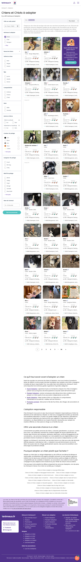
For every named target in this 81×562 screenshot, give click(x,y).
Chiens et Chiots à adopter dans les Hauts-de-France (63, 477)
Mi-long (9, 165)
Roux (8, 146)
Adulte (8, 79)
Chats (8, 97)
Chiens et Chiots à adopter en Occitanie (64, 483)
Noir (8, 137)
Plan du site (9, 558)
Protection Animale (51, 524)
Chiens (8, 94)
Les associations (30, 542)
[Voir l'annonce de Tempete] (32, 82)
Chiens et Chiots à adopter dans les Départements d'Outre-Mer (50, 490)
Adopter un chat (30, 538)
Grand (8, 66)
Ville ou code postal (9, 21)
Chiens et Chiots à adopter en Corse (64, 475)
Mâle (8, 107)
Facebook (8, 527)
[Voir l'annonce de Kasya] (51, 207)
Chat (8, 39)
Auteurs (27, 520)
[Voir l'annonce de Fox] (51, 145)
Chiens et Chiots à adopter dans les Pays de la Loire (50, 485)
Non (16, 122)
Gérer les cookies (50, 556)
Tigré (8, 183)
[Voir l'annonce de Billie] (70, 238)
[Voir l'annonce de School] (51, 269)
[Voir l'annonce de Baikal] (51, 331)
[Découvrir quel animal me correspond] (70, 51)
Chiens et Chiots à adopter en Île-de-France (39, 480)
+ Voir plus (8, 151)
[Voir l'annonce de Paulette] (70, 114)
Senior (8, 82)
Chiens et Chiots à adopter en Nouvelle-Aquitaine (39, 483)
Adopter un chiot (30, 536)
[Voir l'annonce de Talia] (51, 82)
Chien (8, 37)
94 (61, 349)
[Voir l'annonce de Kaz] (32, 51)
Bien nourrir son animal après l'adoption (72, 527)
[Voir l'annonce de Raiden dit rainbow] (32, 145)
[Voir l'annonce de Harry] (70, 300)
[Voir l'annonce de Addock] (51, 51)
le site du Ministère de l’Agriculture (21, 508)
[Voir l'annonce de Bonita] (70, 207)
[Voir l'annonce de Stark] (70, 145)
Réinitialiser (31, 20)
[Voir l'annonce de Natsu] (70, 331)
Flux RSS (35, 556)
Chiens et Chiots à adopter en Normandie (62, 480)
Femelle (9, 110)
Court (8, 162)
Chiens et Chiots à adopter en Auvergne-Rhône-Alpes (50, 470)
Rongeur (9, 42)
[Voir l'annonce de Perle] (32, 331)
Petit (8, 60)
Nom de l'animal (9, 200)
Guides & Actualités (16, 558)
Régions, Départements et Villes (37, 558)
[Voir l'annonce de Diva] (32, 238)
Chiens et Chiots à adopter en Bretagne (66, 472)
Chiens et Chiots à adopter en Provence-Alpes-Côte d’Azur (51, 488)
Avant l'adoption (32, 389)
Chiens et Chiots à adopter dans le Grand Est (36, 477)
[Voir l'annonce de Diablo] (70, 176)
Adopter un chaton (30, 540)
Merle (8, 177)
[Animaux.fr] (6, 3)
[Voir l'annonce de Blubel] (51, 238)
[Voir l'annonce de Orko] (51, 300)
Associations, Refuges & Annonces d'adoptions (55, 558)
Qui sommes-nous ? (31, 518)
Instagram (8, 530)
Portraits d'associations (49, 527)
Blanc (8, 140)
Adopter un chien (30, 534)
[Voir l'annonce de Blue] (32, 300)
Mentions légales (42, 556)
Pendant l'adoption (33, 393)
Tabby (8, 180)
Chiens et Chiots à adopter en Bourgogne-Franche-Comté (40, 472)
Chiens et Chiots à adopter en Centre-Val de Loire (40, 475)
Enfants (9, 92)
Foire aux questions (31, 524)
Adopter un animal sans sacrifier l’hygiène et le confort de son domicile (72, 520)
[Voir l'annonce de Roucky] (70, 82)
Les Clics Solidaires (30, 549)
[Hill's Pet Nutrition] (14, 3)
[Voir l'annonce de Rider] (51, 176)
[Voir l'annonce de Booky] (32, 207)
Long (8, 167)
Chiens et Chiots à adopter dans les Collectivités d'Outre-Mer (51, 493)
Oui (7, 122)
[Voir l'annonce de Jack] (51, 114)
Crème (8, 148)
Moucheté (9, 191)
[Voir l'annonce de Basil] (32, 269)
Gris (8, 143)
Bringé (8, 186)
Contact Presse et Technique (30, 527)
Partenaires (28, 522)
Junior (8, 76)
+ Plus (6, 45)
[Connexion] (74, 2)
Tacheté (9, 188)
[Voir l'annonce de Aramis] (70, 269)
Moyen (8, 63)
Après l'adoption (32, 397)
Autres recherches (70, 558)
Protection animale (33, 402)
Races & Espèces (25, 558)
